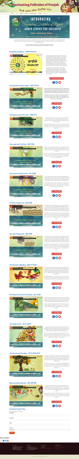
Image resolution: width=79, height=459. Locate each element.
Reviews (21, 13)
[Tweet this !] (6, 441)
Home (13, 13)
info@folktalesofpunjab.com (46, 448)
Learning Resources (33, 13)
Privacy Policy (34, 456)
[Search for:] (66, 13)
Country (11, 427)
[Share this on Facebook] (3, 441)
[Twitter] (56, 82)
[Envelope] (59, 82)
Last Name (11, 417)
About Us (40, 13)
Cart (45, 13)
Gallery (26, 13)
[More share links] (8, 441)
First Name (11, 412)
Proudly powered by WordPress (42, 456)
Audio (17, 13)
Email (10, 422)
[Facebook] (53, 82)
